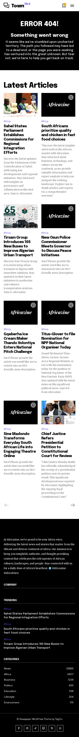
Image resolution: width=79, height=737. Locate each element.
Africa (7, 121)
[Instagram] (27, 728)
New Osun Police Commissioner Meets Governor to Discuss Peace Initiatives (56, 246)
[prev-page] (6, 505)
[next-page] (72, 505)
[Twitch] (43, 728)
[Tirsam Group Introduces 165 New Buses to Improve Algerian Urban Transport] (21, 216)
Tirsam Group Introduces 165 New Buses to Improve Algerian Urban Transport (19, 246)
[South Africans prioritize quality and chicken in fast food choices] (58, 105)
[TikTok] (35, 728)
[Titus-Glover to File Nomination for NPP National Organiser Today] (58, 313)
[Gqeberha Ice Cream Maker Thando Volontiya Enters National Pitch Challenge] (21, 313)
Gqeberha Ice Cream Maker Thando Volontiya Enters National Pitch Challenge (19, 343)
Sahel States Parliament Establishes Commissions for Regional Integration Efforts (19, 139)
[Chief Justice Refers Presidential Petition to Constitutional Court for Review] (58, 413)
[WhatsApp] (60, 728)
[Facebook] (19, 728)
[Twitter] (52, 728)
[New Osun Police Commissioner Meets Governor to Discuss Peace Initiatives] (58, 216)
